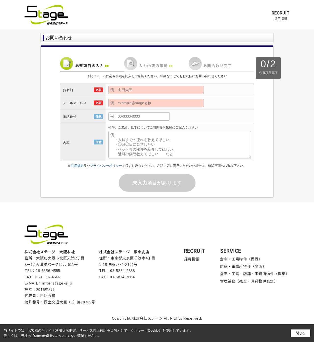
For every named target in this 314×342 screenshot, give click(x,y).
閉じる (300, 333)
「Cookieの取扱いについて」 (50, 336)
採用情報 (280, 15)
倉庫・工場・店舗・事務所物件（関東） (255, 273)
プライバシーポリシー (106, 166)
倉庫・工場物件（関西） (241, 258)
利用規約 (77, 166)
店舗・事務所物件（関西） (243, 266)
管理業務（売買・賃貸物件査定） (249, 281)
